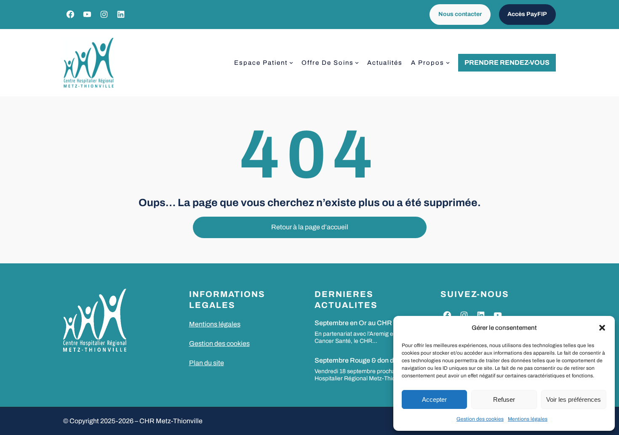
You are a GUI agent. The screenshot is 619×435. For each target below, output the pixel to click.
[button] (602, 328)
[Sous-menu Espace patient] (291, 62)
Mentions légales (527, 419)
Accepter (434, 399)
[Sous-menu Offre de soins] (357, 62)
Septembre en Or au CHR (353, 322)
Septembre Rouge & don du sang (364, 360)
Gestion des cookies (480, 419)
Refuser (504, 399)
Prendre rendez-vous (507, 62)
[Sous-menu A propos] (448, 62)
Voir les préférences (573, 399)
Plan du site (206, 362)
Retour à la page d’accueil (309, 227)
